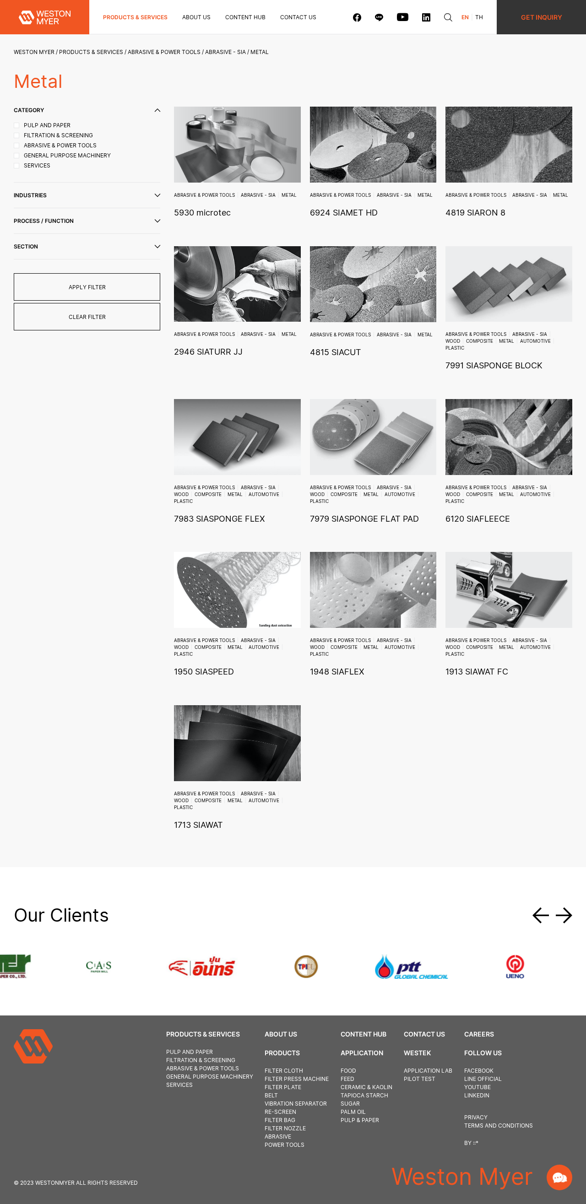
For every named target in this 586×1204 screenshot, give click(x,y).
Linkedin (476, 1095)
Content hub (245, 17)
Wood (452, 341)
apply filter (87, 287)
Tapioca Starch (364, 1095)
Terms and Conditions (498, 1125)
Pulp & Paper (360, 1120)
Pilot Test (419, 1078)
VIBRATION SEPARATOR (296, 1103)
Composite (479, 341)
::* (475, 1142)
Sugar (350, 1103)
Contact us (298, 17)
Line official (483, 1078)
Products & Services (135, 17)
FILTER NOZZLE (285, 1128)
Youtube (477, 1087)
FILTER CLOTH (284, 1070)
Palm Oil (353, 1111)
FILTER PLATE (283, 1087)
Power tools (284, 1144)
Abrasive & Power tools (164, 52)
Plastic (454, 348)
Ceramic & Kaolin (366, 1087)
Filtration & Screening (200, 1060)
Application (362, 1053)
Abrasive (278, 1136)
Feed (347, 1078)
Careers (479, 1034)
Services (179, 1084)
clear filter (87, 316)
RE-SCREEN (280, 1111)
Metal (289, 195)
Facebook (479, 1070)
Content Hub (363, 1034)
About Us (196, 17)
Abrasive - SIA (225, 52)
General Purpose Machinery (209, 1076)
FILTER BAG (280, 1120)
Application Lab (428, 1070)
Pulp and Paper (189, 1051)
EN (465, 17)
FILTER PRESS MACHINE (297, 1078)
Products (282, 1053)
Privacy (476, 1117)
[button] (544, 915)
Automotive (535, 341)
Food (348, 1070)
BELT (271, 1095)
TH (479, 17)
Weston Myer (34, 52)
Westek (417, 1053)
